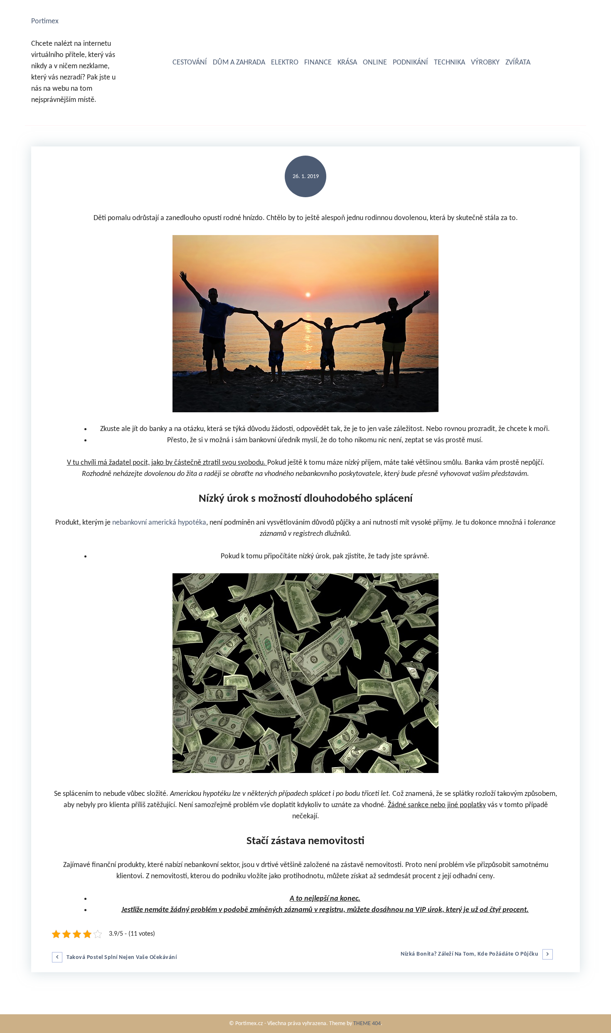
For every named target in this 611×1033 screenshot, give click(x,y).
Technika (449, 63)
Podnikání (410, 63)
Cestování (189, 63)
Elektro (284, 63)
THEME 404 (367, 1024)
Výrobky (485, 63)
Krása (347, 63)
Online (375, 63)
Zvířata (517, 63)
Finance (318, 63)
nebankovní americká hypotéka (159, 523)
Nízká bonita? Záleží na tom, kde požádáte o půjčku (469, 954)
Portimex (45, 21)
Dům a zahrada (239, 63)
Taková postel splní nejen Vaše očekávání (122, 957)
